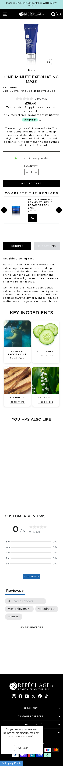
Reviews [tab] (15, 590)
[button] (31, 541)
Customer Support (30, 716)
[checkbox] (13, 617)
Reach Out (31, 708)
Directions (47, 245)
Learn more (22, 748)
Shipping (31, 107)
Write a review (31, 576)
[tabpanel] (31, 631)
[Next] (59, 210)
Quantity (31, 166)
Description (17, 245)
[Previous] (4, 210)
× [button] (42, 723)
